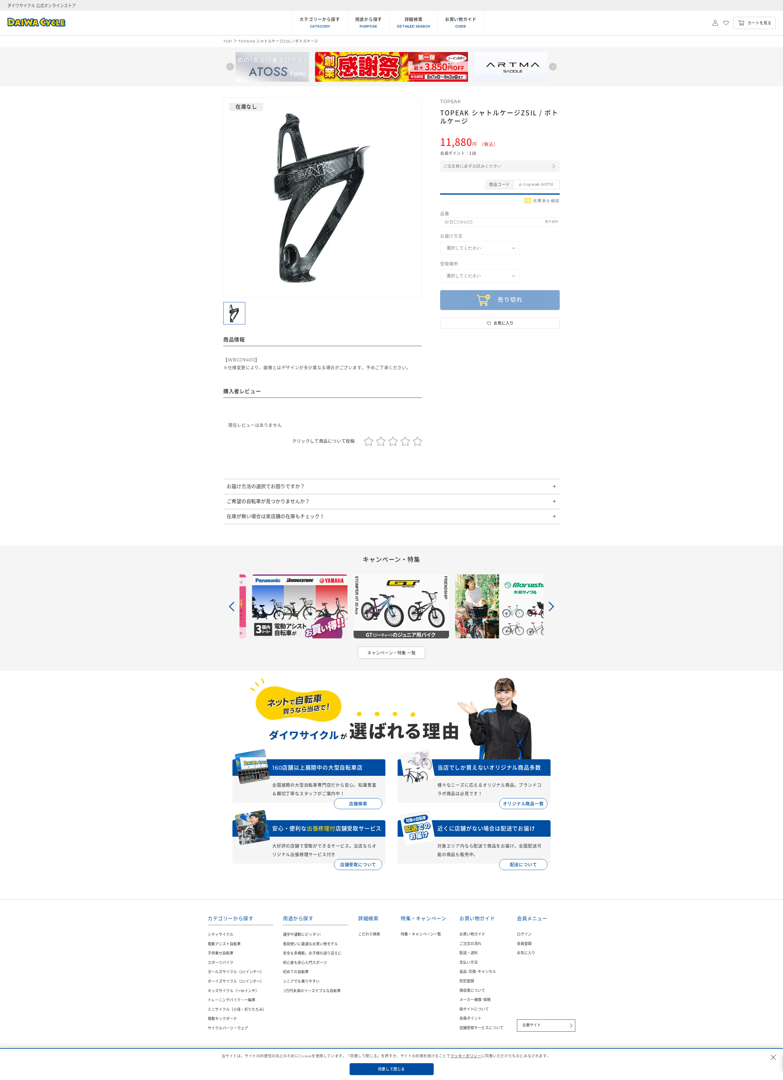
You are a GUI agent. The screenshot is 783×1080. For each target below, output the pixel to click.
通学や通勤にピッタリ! (302, 934)
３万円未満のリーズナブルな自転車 (312, 990)
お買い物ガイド (472, 934)
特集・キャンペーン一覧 (421, 934)
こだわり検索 (369, 934)
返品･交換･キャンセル (477, 971)
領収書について (472, 990)
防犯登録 (466, 981)
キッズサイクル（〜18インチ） (233, 990)
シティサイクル (220, 934)
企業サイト (531, 1025)
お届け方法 (451, 236)
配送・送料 (468, 953)
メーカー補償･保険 (475, 999)
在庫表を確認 (546, 200)
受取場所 (449, 264)
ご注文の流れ (470, 943)
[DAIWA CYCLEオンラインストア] (32, 23)
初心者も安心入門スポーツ (305, 962)
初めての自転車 (296, 972)
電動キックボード (222, 1018)
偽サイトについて (474, 1009)
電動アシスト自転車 (224, 944)
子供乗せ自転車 (220, 953)
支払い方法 (468, 962)
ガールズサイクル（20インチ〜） (236, 972)
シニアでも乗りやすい (301, 981)
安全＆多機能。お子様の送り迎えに (312, 953)
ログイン (524, 934)
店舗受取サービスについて (481, 1028)
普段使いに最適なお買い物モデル (310, 944)
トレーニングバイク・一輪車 (231, 1000)
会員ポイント (470, 1018)
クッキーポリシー (466, 1056)
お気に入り (526, 953)
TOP (227, 41)
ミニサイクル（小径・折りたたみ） (237, 1009)
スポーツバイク (220, 962)
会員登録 (524, 943)
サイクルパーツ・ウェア (228, 1028)
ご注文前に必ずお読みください (472, 166)
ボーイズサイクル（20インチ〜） (236, 981)
